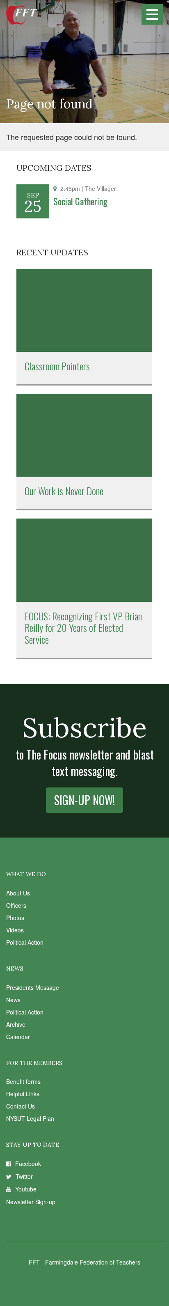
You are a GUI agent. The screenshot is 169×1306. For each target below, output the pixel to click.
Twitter (24, 1176)
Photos (15, 918)
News (13, 1000)
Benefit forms (23, 1081)
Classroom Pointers (57, 365)
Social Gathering (80, 201)
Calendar (18, 1037)
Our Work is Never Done (64, 490)
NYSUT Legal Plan (30, 1118)
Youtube (26, 1189)
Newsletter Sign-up (30, 1202)
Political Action (24, 942)
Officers (16, 905)
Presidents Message (32, 987)
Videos (15, 930)
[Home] (21, 12)
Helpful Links (22, 1094)
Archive (15, 1024)
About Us (18, 893)
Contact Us (20, 1106)
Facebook (28, 1163)
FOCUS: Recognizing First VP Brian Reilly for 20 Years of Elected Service (83, 627)
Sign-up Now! (84, 800)
